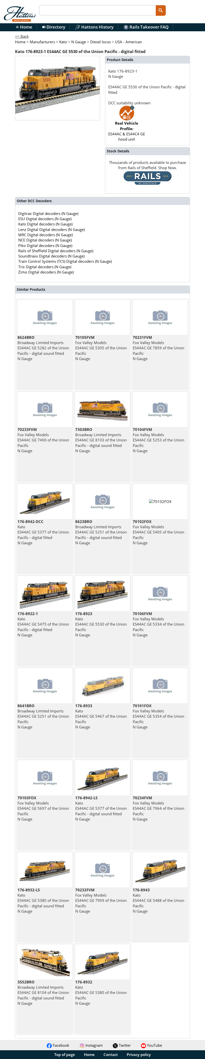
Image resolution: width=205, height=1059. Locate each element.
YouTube (154, 1045)
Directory (53, 27)
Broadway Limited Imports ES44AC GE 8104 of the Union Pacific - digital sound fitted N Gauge (43, 992)
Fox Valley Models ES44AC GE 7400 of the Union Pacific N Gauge (43, 440)
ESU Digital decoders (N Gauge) (45, 218)
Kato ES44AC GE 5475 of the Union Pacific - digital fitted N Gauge (43, 624)
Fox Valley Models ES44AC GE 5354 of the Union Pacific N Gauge (158, 716)
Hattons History (97, 27)
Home (24, 27)
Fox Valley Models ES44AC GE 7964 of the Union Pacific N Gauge (158, 808)
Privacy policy (139, 1054)
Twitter (124, 1045)
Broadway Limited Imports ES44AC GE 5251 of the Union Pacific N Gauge (43, 716)
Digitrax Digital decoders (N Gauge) (48, 213)
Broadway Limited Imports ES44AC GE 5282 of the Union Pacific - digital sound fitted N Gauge (43, 348)
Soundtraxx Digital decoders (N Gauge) (51, 255)
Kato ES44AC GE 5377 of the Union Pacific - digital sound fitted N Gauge (101, 808)
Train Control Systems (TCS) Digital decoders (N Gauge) (65, 261)
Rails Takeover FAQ (148, 27)
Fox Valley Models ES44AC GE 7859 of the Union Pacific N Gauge (158, 348)
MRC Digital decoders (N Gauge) (45, 234)
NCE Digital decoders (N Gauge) (45, 239)
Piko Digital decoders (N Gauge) (45, 245)
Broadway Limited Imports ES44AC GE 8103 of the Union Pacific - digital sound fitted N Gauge (101, 440)
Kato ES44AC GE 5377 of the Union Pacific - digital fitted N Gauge (43, 532)
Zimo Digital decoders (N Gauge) (46, 272)
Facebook (60, 1045)
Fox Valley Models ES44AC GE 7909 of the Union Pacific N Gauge (101, 900)
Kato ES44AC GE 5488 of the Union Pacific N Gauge (158, 900)
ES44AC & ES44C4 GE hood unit (126, 131)
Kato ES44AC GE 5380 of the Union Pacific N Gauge (101, 992)
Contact (111, 1054)
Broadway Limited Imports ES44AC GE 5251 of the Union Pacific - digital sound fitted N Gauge (101, 532)
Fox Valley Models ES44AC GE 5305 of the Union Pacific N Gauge (101, 348)
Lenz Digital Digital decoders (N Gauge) (51, 229)
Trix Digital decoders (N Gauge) (44, 266)
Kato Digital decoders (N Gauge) (45, 223)
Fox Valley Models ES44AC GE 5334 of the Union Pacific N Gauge (158, 624)
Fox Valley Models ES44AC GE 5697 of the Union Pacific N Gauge (43, 808)
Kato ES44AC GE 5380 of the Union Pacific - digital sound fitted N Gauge (43, 900)
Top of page (64, 1054)
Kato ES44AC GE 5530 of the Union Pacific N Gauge (101, 624)
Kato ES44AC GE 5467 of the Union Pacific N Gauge (101, 716)
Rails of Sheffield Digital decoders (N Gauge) (55, 250)
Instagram (93, 1045)
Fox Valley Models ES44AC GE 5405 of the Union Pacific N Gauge (158, 532)
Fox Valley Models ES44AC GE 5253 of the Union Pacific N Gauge (158, 440)
